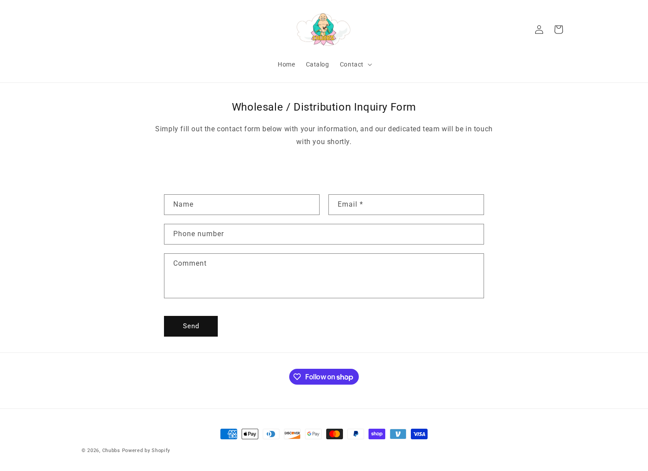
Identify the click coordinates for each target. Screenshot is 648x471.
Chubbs (111, 450)
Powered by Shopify (146, 450)
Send (191, 326)
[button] (355, 64)
